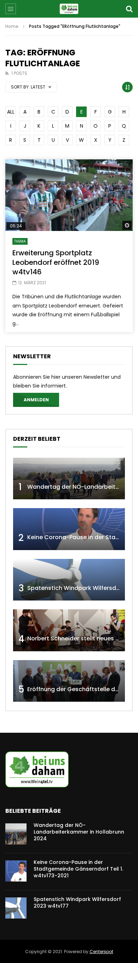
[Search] (129, 9)
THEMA (20, 241)
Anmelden (36, 400)
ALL (11, 111)
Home (11, 26)
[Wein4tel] (68, 9)
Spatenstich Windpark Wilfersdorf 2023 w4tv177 (77, 902)
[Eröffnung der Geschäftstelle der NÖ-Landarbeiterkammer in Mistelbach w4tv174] (69, 681)
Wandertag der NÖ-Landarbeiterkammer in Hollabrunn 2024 (79, 832)
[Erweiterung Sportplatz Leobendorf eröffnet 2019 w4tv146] (69, 195)
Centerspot (101, 952)
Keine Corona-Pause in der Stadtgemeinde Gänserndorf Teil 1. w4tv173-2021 (78, 869)
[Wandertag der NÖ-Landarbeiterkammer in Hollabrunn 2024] (69, 479)
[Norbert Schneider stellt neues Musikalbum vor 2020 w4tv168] (69, 630)
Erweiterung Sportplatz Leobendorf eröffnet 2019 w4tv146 (55, 262)
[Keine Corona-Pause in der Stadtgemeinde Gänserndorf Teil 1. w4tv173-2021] (69, 529)
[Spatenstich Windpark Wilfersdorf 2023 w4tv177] (69, 580)
